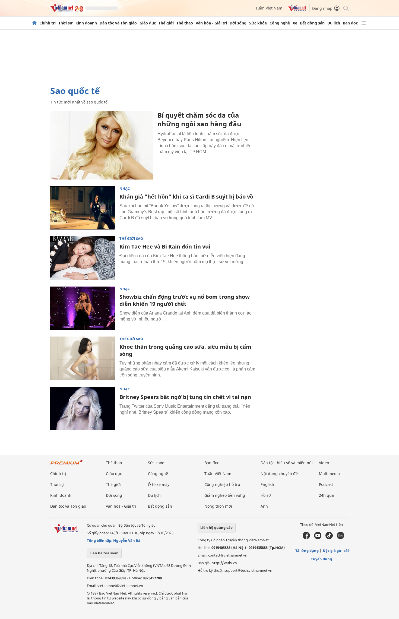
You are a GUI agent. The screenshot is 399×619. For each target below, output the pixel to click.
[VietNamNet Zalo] (340, 537)
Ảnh (264, 506)
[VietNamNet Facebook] (306, 537)
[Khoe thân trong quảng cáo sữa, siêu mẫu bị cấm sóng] (82, 358)
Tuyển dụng (321, 559)
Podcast (326, 484)
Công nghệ (280, 23)
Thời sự (65, 23)
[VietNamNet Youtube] (317, 537)
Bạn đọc (350, 23)
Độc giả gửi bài (336, 550)
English (267, 484)
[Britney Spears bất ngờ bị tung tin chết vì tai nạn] (82, 408)
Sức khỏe (258, 23)
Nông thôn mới (218, 506)
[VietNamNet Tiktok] (329, 537)
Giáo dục (148, 23)
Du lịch (333, 23)
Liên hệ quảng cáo (216, 527)
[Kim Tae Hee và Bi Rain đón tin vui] (82, 258)
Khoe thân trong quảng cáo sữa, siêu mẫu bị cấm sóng (185, 350)
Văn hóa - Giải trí (211, 23)
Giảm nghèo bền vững (224, 495)
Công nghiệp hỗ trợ (222, 484)
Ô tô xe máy (158, 484)
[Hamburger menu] (363, 23)
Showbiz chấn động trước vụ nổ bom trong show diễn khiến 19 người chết (184, 300)
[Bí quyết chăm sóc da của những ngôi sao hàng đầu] (101, 145)
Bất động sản (312, 23)
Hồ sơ (266, 495)
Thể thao (184, 23)
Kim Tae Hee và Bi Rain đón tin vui (164, 246)
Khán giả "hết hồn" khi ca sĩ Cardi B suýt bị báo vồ (186, 196)
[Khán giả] (82, 208)
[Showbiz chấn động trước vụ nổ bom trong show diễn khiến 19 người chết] (82, 308)
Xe (295, 23)
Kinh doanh (86, 23)
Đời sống (238, 23)
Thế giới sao (131, 238)
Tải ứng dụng (307, 550)
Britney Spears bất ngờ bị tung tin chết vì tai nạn (185, 397)
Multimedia (329, 473)
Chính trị (47, 23)
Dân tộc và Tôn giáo (118, 23)
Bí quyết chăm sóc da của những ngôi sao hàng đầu (199, 119)
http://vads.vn (224, 562)
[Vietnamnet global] (297, 9)
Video (324, 462)
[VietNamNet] (34, 23)
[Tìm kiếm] (346, 8)
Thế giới (166, 23)
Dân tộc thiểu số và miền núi (287, 462)
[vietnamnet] (66, 10)
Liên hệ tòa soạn (104, 553)
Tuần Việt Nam (268, 8)
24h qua (326, 495)
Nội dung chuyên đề (279, 473)
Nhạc (124, 188)
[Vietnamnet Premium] (66, 464)
